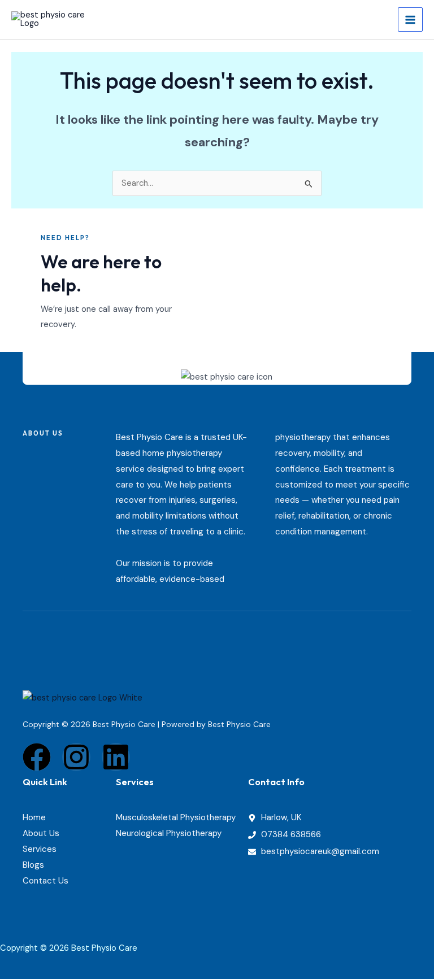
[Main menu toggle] (410, 19)
